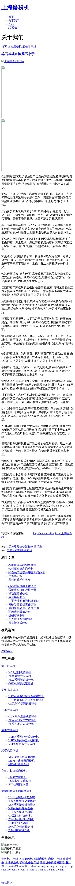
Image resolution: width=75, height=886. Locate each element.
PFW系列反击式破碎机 (22, 720)
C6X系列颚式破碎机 (20, 683)
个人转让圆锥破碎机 (20, 619)
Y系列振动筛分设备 (20, 808)
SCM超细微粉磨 (18, 784)
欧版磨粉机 (40, 858)
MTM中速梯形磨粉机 (21, 760)
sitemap (41, 866)
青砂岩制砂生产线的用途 (23, 608)
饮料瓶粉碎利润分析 (20, 568)
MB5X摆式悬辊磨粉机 (22, 756)
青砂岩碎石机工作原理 (22, 604)
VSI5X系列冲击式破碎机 (23, 740)
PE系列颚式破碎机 (19, 676)
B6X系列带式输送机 (20, 826)
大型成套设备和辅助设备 (16, 790)
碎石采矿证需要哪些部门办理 (26, 572)
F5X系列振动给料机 (20, 812)
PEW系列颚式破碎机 (21, 679)
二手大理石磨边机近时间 (23, 600)
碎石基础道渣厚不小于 (18, 54)
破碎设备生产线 (29, 862)
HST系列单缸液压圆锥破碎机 (26, 696)
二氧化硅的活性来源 (19, 550)
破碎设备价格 (48, 862)
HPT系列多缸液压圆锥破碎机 (26, 699)
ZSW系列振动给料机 (21, 819)
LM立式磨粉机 (17, 777)
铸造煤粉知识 (16, 597)
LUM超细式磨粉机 (19, 780)
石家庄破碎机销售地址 (22, 565)
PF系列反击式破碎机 (21, 723)
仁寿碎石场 (15, 576)
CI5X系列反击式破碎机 (22, 716)
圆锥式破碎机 (9, 689)
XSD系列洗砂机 (18, 823)
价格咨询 (7, 882)
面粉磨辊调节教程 (19, 611)
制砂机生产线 (9, 858)
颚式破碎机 (8, 665)
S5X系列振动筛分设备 (22, 804)
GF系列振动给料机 (20, 815)
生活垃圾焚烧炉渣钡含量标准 (24, 546)
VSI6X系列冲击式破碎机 (23, 736)
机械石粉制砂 (16, 615)
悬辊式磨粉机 (9, 750)
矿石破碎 (30, 866)
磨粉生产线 (29, 46)
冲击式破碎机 (9, 730)
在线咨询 (7, 651)
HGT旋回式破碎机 (19, 672)
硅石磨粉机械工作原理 (22, 586)
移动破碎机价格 (18, 593)
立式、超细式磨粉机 (14, 770)
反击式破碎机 (9, 710)
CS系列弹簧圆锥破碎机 (22, 703)
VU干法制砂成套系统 (21, 797)
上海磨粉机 (26, 858)
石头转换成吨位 (18, 622)
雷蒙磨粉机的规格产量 (22, 589)
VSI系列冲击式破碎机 (21, 744)
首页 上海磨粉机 (11, 46)
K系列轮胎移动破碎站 (22, 801)
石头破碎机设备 (14, 866)
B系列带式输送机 (19, 830)
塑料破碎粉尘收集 (19, 579)
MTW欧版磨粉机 (18, 764)
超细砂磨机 (12, 862)
